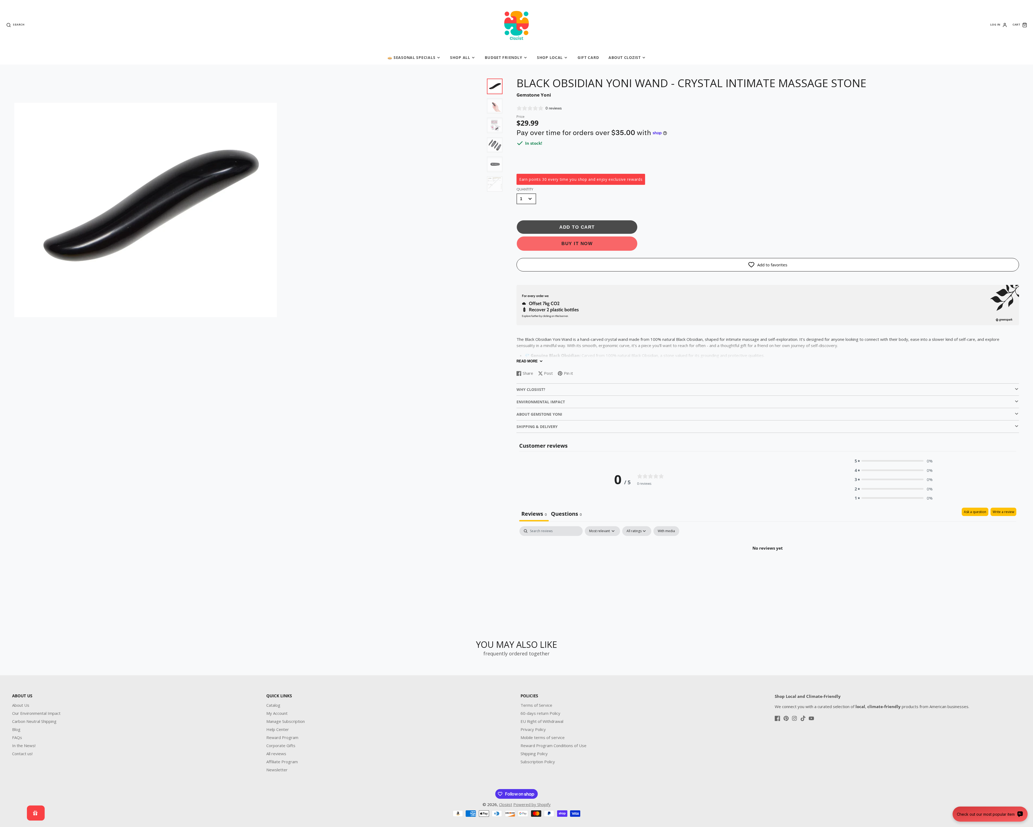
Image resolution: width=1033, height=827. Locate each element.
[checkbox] (666, 531)
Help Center (277, 729)
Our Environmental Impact (36, 713)
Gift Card (588, 57)
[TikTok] (803, 718)
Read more (527, 361)
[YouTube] (811, 718)
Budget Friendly (503, 57)
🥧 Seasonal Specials (411, 57)
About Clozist (625, 57)
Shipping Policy (534, 753)
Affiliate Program (282, 761)
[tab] (566, 514)
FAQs (17, 737)
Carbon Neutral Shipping (34, 721)
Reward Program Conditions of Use (553, 745)
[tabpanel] (767, 566)
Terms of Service (536, 705)
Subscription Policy (538, 761)
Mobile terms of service (543, 737)
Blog (16, 729)
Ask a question (975, 512)
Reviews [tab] (534, 513)
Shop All (460, 57)
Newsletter (277, 769)
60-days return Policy (540, 713)
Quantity (524, 189)
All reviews (276, 753)
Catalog (273, 705)
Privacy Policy (533, 729)
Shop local (550, 57)
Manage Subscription (285, 721)
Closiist (505, 804)
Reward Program (282, 737)
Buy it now (577, 243)
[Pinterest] (786, 718)
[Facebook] (777, 718)
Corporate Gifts (280, 745)
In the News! (24, 745)
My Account (277, 713)
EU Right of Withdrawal (542, 721)
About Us (20, 705)
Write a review (1003, 512)
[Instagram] (794, 718)
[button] (894, 461)
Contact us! (22, 753)
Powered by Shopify (532, 804)
